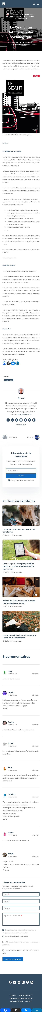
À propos (13, 995)
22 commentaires (17, 535)
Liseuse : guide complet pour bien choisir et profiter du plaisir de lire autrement (18, 566)
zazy (10, 671)
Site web (7, 908)
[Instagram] (19, 982)
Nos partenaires (16, 1001)
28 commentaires (17, 641)
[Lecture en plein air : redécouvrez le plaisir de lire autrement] (20, 621)
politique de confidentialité (26, 480)
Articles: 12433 (21, 425)
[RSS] (31, 982)
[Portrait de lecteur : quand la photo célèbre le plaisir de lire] (20, 587)
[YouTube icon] (34, 420)
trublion (11, 794)
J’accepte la (22, 480)
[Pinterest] (27, 982)
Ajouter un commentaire (13, 915)
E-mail (7, 901)
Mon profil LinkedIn (24, 414)
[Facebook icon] (8, 420)
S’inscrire (21, 476)
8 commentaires (21, 19)
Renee (11, 722)
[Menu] (38, 4)
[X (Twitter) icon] (21, 420)
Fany (10, 767)
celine (11, 833)
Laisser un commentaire (13, 959)
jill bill (10, 743)
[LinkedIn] (23, 982)
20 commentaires (17, 606)
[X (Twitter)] (14, 982)
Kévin (10, 854)
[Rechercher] (34, 4)
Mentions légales (25, 995)
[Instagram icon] (25, 420)
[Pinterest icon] (29, 420)
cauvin (11, 692)
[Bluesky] (13, 363)
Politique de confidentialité (21, 998)
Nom (6, 894)
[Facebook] (4, 363)
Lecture (31, 17)
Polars (9, 380)
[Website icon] (16, 420)
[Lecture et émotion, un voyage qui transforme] (20, 515)
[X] (9, 363)
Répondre (35, 674)
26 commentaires (17, 572)
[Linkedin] (17, 363)
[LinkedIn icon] (12, 420)
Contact (28, 1001)
